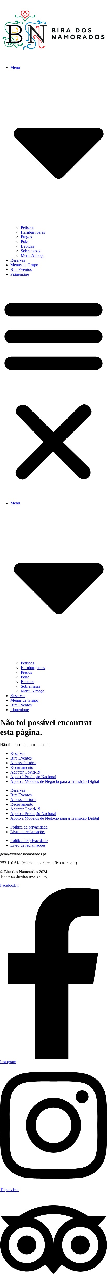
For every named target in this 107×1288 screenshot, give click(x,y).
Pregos (26, 237)
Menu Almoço (32, 255)
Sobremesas (30, 251)
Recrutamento (21, 767)
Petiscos (27, 227)
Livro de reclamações (27, 832)
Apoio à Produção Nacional (33, 777)
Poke (25, 241)
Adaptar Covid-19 (25, 772)
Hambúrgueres (33, 232)
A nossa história (23, 763)
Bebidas (27, 246)
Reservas (17, 260)
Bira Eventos (21, 269)
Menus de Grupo (24, 265)
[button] (53, 389)
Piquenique (19, 274)
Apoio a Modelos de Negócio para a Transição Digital (54, 781)
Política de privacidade (29, 827)
